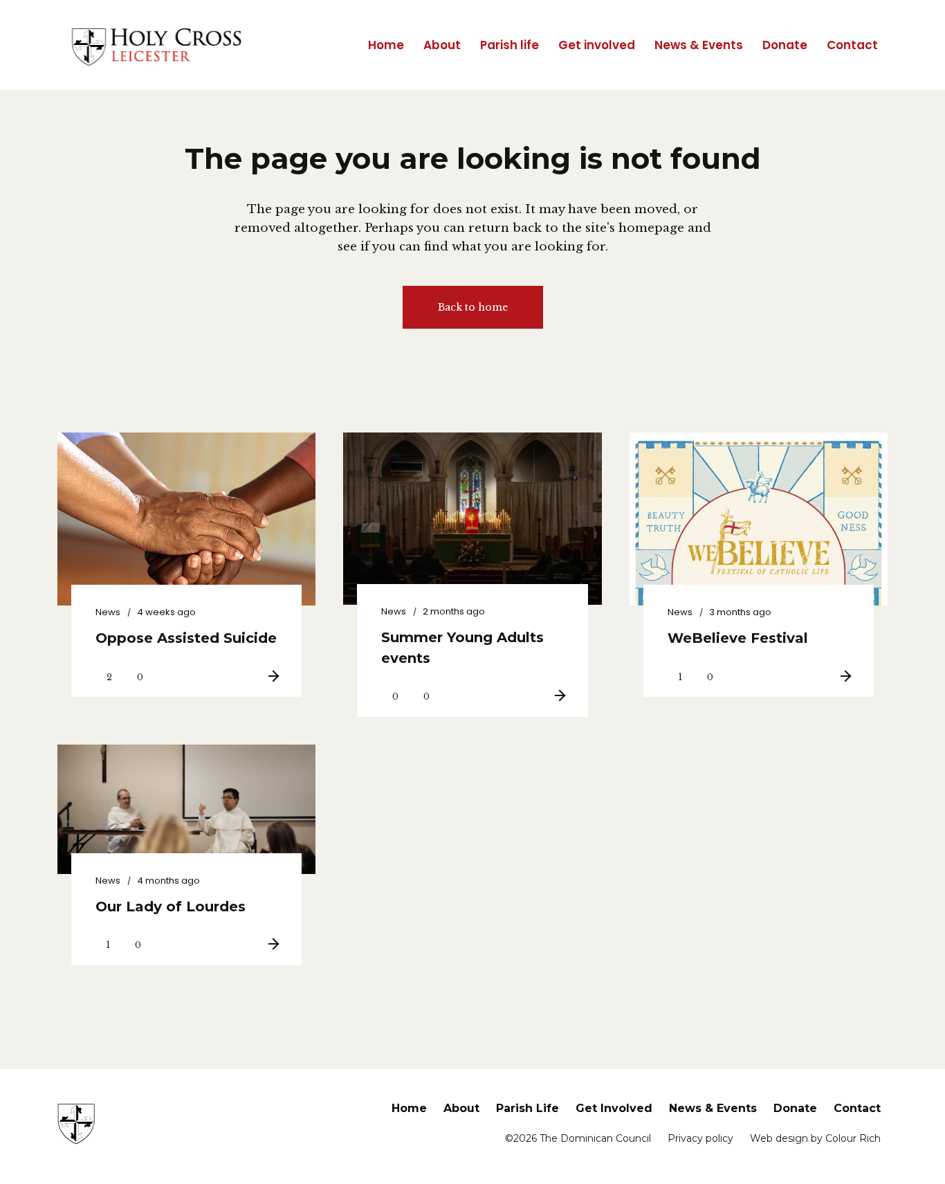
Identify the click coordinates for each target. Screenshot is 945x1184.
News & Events (713, 1108)
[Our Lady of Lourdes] (186, 809)
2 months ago (454, 611)
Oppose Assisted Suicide (186, 638)
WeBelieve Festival (738, 638)
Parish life (527, 1108)
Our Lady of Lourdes (170, 906)
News (107, 612)
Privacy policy (700, 1138)
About (461, 1108)
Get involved (614, 1108)
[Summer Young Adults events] (472, 518)
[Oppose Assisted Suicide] (186, 535)
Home (409, 1108)
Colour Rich (853, 1138)
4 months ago (168, 880)
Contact (857, 1108)
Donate (795, 1108)
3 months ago (740, 612)
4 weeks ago (166, 612)
